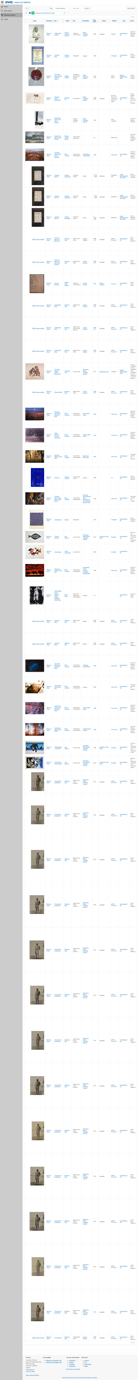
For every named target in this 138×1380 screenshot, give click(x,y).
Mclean (67, 136)
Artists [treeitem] (6, 19)
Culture (104, 20)
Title (58, 20)
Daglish (67, 282)
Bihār (84, 457)
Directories (87, 1364)
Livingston (67, 371)
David (66, 596)
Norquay (67, 55)
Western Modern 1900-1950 (123, 76)
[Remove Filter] (64, 13)
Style (124, 20)
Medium (114, 20)
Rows (74, 8)
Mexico (85, 621)
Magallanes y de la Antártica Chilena (86, 501)
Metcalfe (67, 97)
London (85, 238)
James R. (67, 56)
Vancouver (85, 369)
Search (86, 1360)
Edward (67, 537)
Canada (85, 35)
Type (74, 20)
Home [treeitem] (6, 6)
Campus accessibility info (54, 1362)
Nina (66, 240)
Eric (66, 99)
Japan (84, 176)
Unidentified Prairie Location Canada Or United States (86, 570)
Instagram (72, 1366)
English (101, 283)
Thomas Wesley (67, 138)
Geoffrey (67, 77)
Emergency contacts (91, 1377)
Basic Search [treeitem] (8, 11)
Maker (67, 20)
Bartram (67, 519)
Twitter (71, 1362)
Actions (87, 8)
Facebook (72, 1360)
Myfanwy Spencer (67, 34)
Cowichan (102, 536)
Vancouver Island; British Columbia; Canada (86, 537)
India (87, 457)
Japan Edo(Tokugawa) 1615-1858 (124, 176)
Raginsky (67, 238)
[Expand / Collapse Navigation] (2, 2)
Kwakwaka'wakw (104, 371)
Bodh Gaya (86, 456)
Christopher (68, 552)
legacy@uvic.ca (30, 1369)
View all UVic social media (73, 1369)
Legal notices (81, 1377)
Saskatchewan (87, 728)
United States (86, 155)
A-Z (85, 1362)
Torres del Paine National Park (87, 496)
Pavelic (67, 32)
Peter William (66, 284)
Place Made (86, 20)
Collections (49, 20)
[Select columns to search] (27, 8)
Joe (66, 536)
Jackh (66, 551)
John (66, 372)
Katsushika (67, 176)
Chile (88, 502)
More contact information (32, 1375)
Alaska (84, 434)
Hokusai (67, 175)
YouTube (71, 1364)
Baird (66, 594)
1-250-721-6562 (30, 1371)
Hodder (66, 76)
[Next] (134, 17)
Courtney (67, 155)
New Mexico (86, 154)
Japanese (102, 176)
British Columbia (85, 33)
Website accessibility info (53, 1360)
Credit (132, 20)
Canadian (101, 34)
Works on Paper (49, 34)
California (85, 665)
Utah (84, 413)
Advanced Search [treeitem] (9, 15)
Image (34, 20)
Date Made (94, 20)
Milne (66, 154)
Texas (84, 707)
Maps (86, 1366)
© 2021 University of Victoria (69, 1377)
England (85, 240)
